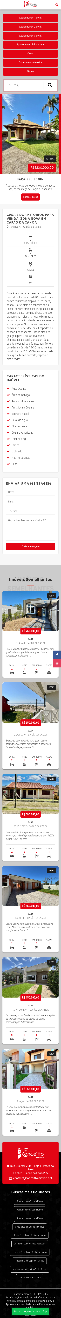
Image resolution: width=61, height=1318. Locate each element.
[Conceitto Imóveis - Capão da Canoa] (31, 1153)
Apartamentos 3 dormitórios (30, 1209)
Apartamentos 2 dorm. (30, 26)
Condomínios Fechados (30, 1277)
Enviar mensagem (31, 546)
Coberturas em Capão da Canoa (29, 1226)
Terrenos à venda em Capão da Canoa (30, 1252)
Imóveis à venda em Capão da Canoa (30, 1269)
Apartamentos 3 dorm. (30, 35)
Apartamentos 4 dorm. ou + (30, 44)
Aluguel (30, 71)
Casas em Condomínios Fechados (30, 1243)
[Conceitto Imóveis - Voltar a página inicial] (31, 4)
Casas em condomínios (30, 62)
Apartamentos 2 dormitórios (30, 1201)
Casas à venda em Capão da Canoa (30, 1235)
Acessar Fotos (30, 196)
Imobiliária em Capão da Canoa (29, 1260)
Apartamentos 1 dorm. (30, 17)
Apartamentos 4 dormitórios (30, 1218)
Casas (30, 53)
